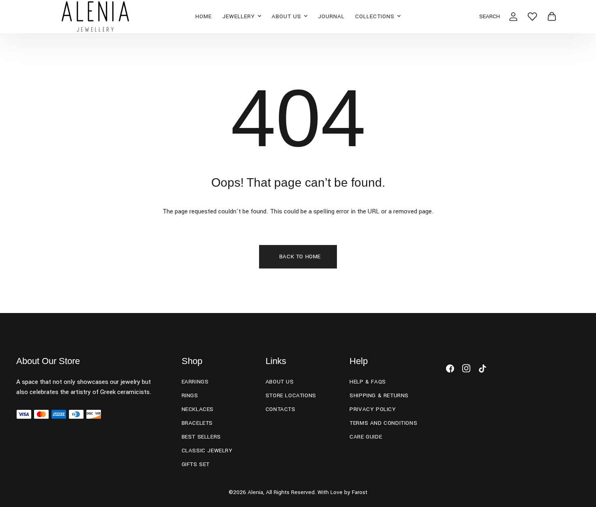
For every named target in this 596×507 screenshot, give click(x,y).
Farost (359, 492)
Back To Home (300, 256)
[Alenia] (96, 16)
